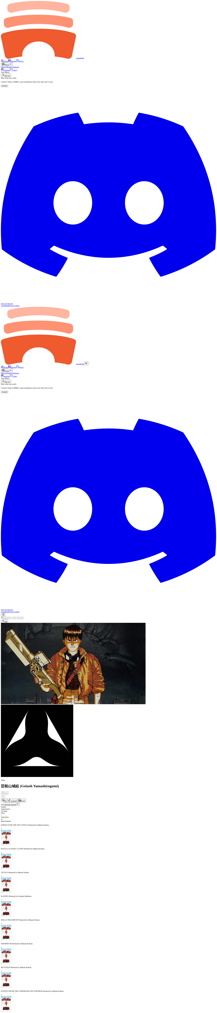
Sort (8, 805)
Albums (8, 67)
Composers (15, 67)
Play (6, 793)
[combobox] (12, 804)
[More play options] (3, 797)
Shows (21, 61)
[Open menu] (3, 615)
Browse (7, 65)
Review (11, 306)
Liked (15, 70)
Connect (4, 86)
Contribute (4, 306)
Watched (7, 70)
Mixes (3, 67)
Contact (17, 306)
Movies (13, 61)
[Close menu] (86, 363)
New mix (7, 76)
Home (6, 61)
